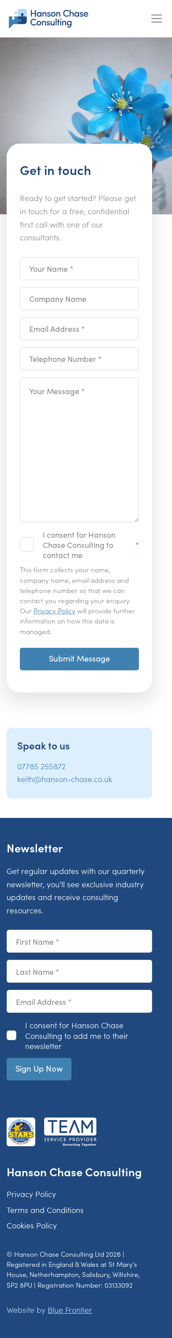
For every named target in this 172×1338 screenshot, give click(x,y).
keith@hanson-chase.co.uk (64, 778)
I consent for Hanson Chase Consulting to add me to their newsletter (76, 1035)
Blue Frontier (70, 1309)
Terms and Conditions (45, 1209)
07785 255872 (41, 766)
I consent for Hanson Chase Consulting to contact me (79, 544)
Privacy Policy (54, 610)
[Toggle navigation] (156, 18)
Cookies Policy (32, 1225)
